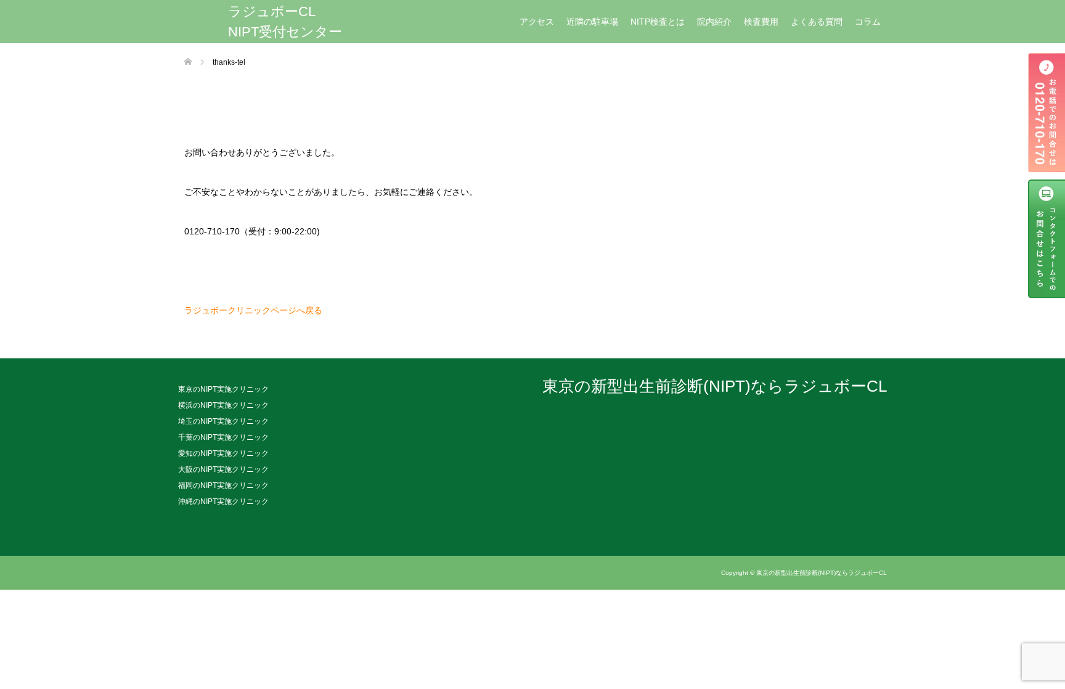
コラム (868, 22)
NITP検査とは (657, 22)
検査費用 (761, 22)
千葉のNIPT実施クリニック (223, 437)
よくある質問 (817, 22)
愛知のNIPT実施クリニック (223, 453)
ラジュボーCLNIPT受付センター (285, 21)
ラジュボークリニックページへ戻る (253, 310)
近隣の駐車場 (592, 22)
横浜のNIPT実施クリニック (223, 405)
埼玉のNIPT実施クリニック (223, 421)
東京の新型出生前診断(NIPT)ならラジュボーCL (714, 386)
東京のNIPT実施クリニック (223, 389)
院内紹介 (714, 22)
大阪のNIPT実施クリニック (223, 469)
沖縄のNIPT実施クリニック (223, 501)
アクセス (537, 22)
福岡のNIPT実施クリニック (223, 485)
